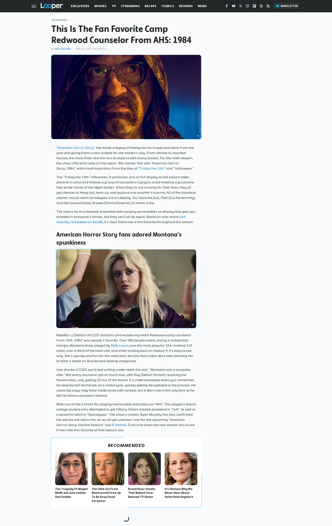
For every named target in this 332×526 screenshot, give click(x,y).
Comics (168, 6)
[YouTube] (234, 7)
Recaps (151, 6)
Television (59, 20)
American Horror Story (75, 147)
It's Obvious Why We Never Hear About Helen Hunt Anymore (179, 493)
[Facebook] (227, 7)
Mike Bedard (63, 48)
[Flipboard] (254, 7)
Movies (100, 6)
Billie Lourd (120, 345)
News (202, 6)
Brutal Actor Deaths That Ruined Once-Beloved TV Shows (141, 493)
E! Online (118, 425)
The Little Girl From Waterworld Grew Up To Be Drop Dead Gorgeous (106, 495)
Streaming (130, 6)
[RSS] (268, 7)
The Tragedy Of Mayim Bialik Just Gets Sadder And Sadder (71, 493)
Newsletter (289, 6)
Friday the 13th (152, 168)
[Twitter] (240, 7)
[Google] (261, 7)
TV (114, 6)
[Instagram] (247, 7)
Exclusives (80, 6)
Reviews (186, 6)
